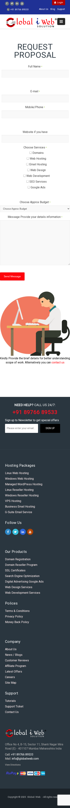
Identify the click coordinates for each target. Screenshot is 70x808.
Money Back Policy (17, 622)
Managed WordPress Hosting (23, 484)
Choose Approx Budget (35, 202)
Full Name (35, 66)
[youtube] (22, 3)
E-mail (35, 91)
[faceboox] (7, 3)
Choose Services (35, 147)
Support (61, 9)
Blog (52, 9)
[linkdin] (17, 3)
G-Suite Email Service (18, 512)
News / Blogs (13, 655)
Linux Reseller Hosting (19, 490)
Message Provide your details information (35, 217)
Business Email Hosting (20, 506)
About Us (43, 9)
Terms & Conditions (17, 611)
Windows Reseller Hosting (22, 495)
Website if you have (35, 132)
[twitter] (12, 3)
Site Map (10, 682)
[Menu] (61, 21)
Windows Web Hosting (19, 478)
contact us (58, 362)
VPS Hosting (13, 501)
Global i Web (34, 797)
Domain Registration (18, 559)
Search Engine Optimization (22, 576)
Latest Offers (13, 671)
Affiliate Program (15, 666)
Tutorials (10, 701)
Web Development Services (22, 592)
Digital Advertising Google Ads (24, 581)
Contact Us (12, 712)
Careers (10, 677)
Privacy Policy (14, 616)
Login (59, 2)
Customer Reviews (17, 660)
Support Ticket (14, 706)
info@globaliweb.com (25, 758)
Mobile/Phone (35, 107)
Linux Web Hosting (17, 473)
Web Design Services (18, 587)
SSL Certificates (15, 570)
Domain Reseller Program (21, 565)
